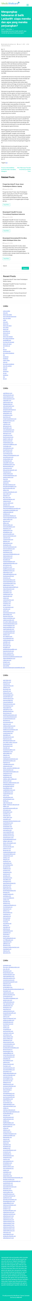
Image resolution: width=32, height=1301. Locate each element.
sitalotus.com (6, 1130)
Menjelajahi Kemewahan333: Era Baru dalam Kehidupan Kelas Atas (15, 239)
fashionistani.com (7, 556)
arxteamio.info (7, 1146)
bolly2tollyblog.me (8, 931)
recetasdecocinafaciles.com (10, 510)
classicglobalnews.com (9, 658)
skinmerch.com (7, 433)
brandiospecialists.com (9, 750)
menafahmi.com (7, 593)
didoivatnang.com (7, 543)
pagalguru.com (7, 602)
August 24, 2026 (8, 243)
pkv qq (5, 349)
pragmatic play (14, 1265)
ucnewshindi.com (7, 996)
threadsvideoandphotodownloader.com (13, 989)
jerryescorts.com (7, 1088)
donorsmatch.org (7, 912)
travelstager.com (7, 826)
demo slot (5, 324)
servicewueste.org (8, 722)
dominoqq (5, 357)
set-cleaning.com (7, 636)
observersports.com (8, 1042)
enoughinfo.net (7, 923)
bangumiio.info (7, 887)
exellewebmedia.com (8, 1002)
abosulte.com (6, 644)
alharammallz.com (8, 525)
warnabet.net (6, 927)
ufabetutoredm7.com (9, 1229)
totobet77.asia (7, 1207)
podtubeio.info (7, 896)
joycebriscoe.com (7, 415)
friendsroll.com (7, 472)
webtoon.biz (6, 1062)
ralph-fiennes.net (7, 803)
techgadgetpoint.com (9, 1093)
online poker (4, 1278)
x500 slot (22, 1263)
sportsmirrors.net (7, 1081)
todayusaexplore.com (9, 399)
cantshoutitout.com (8, 698)
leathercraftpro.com (8, 1167)
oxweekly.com (7, 819)
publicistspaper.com (8, 640)
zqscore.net (6, 1139)
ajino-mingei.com (7, 452)
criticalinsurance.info (8, 764)
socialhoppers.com (8, 792)
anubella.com (6, 647)
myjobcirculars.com (8, 728)
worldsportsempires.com (9, 1134)
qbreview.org (6, 720)
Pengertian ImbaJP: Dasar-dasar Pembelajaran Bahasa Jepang (13, 185)
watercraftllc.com (7, 519)
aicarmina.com (7, 417)
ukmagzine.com (7, 1007)
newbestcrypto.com (8, 1033)
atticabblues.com (7, 532)
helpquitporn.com (7, 572)
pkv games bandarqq (8, 338)
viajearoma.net (7, 501)
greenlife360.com (8, 697)
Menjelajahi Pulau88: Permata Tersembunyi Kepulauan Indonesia (14, 213)
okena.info (6, 483)
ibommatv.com (7, 689)
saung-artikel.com (8, 1039)
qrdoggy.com (6, 1115)
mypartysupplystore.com (9, 419)
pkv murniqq (22, 1270)
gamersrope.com (7, 1000)
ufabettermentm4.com (9, 1214)
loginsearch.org (7, 909)
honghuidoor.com (7, 744)
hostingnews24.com (8, 576)
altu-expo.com (7, 497)
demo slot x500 (5, 1265)
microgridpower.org (8, 1168)
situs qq (5, 362)
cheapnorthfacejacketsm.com (11, 455)
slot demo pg (6, 331)
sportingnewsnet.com (9, 1068)
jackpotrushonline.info (9, 995)
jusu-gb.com (6, 969)
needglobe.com (7, 1172)
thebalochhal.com (7, 404)
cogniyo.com (6, 1159)
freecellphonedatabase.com (10, 998)
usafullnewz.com (7, 393)
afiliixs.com (6, 523)
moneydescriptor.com (9, 1055)
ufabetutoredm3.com (9, 1227)
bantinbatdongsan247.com (10, 982)
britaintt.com (6, 662)
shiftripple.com (7, 1189)
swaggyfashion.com (8, 834)
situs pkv (5, 313)
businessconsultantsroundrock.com (12, 657)
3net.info (5, 479)
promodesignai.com (8, 638)
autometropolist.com (8, 534)
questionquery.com (8, 837)
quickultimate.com (8, 1183)
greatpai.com (6, 514)
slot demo (5, 335)
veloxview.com (7, 1232)
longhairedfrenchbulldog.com (11, 1048)
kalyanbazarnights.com (9, 741)
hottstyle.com (6, 578)
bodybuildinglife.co (8, 1114)
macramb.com (7, 816)
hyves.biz (5, 922)
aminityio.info (6, 874)
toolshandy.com (7, 825)
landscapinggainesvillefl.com (10, 587)
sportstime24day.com (9, 1070)
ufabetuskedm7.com (8, 1225)
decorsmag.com (7, 713)
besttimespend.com (8, 1156)
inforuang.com (7, 810)
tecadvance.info (7, 872)
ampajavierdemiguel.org (9, 410)
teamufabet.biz (7, 708)
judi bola (3, 1283)
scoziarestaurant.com (9, 633)
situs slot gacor (11, 1267)
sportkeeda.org (7, 1154)
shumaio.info (6, 901)
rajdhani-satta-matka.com (10, 779)
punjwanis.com (7, 965)
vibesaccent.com (7, 408)
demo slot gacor (7, 326)
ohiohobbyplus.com (8, 448)
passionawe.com (7, 1176)
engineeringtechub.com (9, 1086)
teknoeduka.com (7, 614)
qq (3, 348)
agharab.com (6, 505)
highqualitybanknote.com (9, 574)
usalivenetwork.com (8, 993)
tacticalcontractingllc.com (10, 1199)
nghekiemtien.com (8, 856)
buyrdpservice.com (8, 1024)
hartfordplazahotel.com (9, 938)
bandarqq (5, 359)
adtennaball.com (7, 753)
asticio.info (6, 1143)
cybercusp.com (7, 660)
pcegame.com (7, 604)
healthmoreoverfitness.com (10, 730)
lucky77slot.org (7, 1101)
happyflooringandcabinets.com (11, 1112)
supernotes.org (7, 1132)
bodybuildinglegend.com (9, 839)
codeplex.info (6, 481)
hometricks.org (7, 1165)
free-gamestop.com (8, 1004)
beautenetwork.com (8, 651)
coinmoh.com (6, 538)
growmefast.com (7, 1103)
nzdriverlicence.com (8, 600)
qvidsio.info (6, 900)
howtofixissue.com (8, 706)
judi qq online (6, 311)
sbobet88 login (7, 340)
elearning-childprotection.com (11, 783)
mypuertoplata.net (8, 702)
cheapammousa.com (8, 507)
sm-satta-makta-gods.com (10, 622)
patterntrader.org (7, 1126)
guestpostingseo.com (9, 974)
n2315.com (6, 795)
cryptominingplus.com (9, 1044)
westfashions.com (8, 823)
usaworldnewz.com (8, 397)
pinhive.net (6, 925)
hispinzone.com (7, 739)
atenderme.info (7, 885)
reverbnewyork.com (8, 432)
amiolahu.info (6, 876)
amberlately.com (7, 413)
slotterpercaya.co (7, 1190)
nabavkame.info (7, 942)
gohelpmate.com (7, 777)
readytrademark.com (8, 629)
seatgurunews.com (8, 477)
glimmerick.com (7, 426)
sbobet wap (12, 1281)
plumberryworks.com (8, 1179)
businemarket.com (8, 1051)
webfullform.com (7, 709)
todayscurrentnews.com (9, 1205)
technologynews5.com (9, 613)
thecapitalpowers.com (9, 1201)
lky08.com (5, 801)
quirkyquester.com (8, 1185)
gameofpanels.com (8, 770)
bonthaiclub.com (7, 461)
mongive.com (6, 757)
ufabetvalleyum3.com (9, 1231)
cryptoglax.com (7, 446)
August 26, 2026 (8, 189)
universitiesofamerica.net (10, 717)
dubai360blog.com (8, 1099)
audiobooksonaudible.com (10, 649)
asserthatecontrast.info (9, 883)
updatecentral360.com (9, 1135)
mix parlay (9, 1283)
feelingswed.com (7, 558)
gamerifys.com (7, 682)
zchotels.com (6, 609)
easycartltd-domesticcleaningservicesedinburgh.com (14, 667)
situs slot (3, 1261)
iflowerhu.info (6, 945)
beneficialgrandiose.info (9, 891)
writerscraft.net (7, 781)
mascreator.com (7, 591)
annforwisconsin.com (9, 421)
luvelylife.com (6, 814)
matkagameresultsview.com (10, 759)
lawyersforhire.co (7, 1049)
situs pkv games (7, 366)
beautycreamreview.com (9, 536)
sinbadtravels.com (8, 1006)
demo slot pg (6, 333)
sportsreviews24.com (9, 1097)
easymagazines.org (8, 1161)
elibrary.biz (6, 490)
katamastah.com (7, 1137)
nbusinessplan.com (8, 695)
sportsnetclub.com (8, 1031)
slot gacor (17, 1263)
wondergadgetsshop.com (10, 475)
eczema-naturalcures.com (10, 492)
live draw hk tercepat (8, 342)
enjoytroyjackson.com (9, 549)
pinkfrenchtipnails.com (9, 1075)
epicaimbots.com (7, 550)
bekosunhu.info (7, 889)
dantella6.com (6, 735)
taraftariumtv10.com (8, 836)
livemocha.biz (6, 918)
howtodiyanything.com (9, 580)
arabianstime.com (7, 530)
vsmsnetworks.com (8, 686)
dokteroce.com (7, 845)
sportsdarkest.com (8, 1060)
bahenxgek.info (7, 985)
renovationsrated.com (9, 631)
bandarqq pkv (10, 1285)
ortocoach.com (7, 1174)
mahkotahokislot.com (8, 1104)
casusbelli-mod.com (8, 463)
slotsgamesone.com (8, 737)
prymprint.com (7, 1152)
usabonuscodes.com (8, 620)
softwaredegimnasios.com (10, 624)
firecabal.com (6, 560)
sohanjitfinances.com (8, 1194)
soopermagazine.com (9, 625)
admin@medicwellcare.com (9, 44)
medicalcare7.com (8, 751)
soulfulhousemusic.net (9, 1196)
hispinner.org (6, 762)
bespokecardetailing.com (9, 486)
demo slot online (7, 315)
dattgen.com (6, 541)
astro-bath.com (7, 494)
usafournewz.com (8, 402)
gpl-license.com (7, 565)
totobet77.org (6, 1209)
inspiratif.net (6, 684)
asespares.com (7, 529)
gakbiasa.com (6, 944)
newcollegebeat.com (8, 430)
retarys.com (6, 1017)
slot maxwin (10, 1263)
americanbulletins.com (9, 527)
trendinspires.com (8, 828)
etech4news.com (7, 552)
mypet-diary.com (7, 817)
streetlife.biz (6, 920)
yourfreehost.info (8, 454)
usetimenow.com (7, 773)
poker (4, 320)
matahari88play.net (8, 1053)
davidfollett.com (7, 428)
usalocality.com (7, 400)
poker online (6, 360)
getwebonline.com (8, 797)
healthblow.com (7, 775)
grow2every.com (7, 567)
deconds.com (6, 664)
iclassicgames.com (8, 1037)
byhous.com (6, 936)
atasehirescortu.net (8, 1084)
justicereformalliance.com (10, 444)
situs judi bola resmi (21, 1281)
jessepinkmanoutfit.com (9, 1013)
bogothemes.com (7, 450)
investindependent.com (9, 583)
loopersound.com (7, 441)
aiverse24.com (7, 646)
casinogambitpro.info (8, 976)
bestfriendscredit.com (9, 488)
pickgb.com (6, 1121)
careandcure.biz (7, 1157)
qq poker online (18, 1257)
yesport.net (6, 1026)
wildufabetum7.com (8, 1238)
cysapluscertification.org (9, 905)
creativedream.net (8, 794)
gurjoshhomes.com (8, 457)
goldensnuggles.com (8, 1020)
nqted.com (6, 598)
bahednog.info (7, 984)
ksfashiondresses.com (9, 1124)
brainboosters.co (7, 411)
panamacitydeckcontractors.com (11, 821)
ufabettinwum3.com (8, 1220)
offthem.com (6, 687)
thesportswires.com (8, 1064)
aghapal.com (6, 496)
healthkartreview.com (9, 571)
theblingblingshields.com (9, 1073)
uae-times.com (7, 680)
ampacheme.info (7, 878)
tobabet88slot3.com (8, 1203)
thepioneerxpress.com (9, 704)
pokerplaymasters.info (9, 978)
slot (7, 163)
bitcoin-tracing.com (8, 653)
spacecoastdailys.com (9, 627)
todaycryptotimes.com (9, 618)
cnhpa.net (5, 1128)
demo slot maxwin (8, 337)
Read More (6, 205)
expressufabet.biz (8, 700)
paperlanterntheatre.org (9, 516)
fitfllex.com (6, 806)
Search (5, 266)
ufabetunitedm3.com (8, 1221)
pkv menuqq (15, 1270)
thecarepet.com (7, 971)
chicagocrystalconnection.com (11, 947)
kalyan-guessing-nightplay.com (11, 768)
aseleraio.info (6, 1141)
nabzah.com (6, 755)
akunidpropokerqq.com (9, 485)
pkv (4, 355)
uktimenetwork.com (8, 395)
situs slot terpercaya (6, 1268)
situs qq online (7, 318)
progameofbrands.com (9, 719)
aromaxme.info (7, 881)
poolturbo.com (7, 861)
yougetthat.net (7, 1029)
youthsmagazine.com (9, 1057)
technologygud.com (8, 1117)
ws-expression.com (8, 607)
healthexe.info (7, 869)
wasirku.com (6, 858)
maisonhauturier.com (8, 589)
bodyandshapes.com (8, 655)
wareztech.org (7, 1009)
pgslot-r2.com (6, 605)
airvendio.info (6, 867)
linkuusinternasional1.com (10, 470)
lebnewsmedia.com (8, 466)
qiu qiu (5, 373)
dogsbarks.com (7, 545)
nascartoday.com (7, 596)
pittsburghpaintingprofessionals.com (13, 1178)
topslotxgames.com (8, 731)
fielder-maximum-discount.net (11, 805)
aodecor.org (6, 911)
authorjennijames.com (9, 499)
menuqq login (5, 1257)
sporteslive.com (7, 1071)
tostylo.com (6, 1028)
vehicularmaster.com (8, 406)
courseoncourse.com (8, 980)
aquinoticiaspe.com (8, 1046)
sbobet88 (20, 1261)
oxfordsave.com (7, 1035)
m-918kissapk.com (8, 940)
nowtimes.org (6, 914)
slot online (6, 327)
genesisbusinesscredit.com (10, 808)
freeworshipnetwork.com (10, 518)
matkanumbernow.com (9, 726)
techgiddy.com (7, 991)
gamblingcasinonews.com (10, 715)
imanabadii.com (7, 949)
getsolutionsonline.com (9, 761)
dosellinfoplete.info (8, 894)
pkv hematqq (4, 1272)
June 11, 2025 (21, 44)
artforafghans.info (8, 865)
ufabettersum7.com (8, 1216)
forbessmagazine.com (9, 561)
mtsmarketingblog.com (9, 854)
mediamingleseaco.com (9, 852)
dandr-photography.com (9, 843)
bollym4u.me (6, 929)
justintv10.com (7, 848)
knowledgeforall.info (8, 786)
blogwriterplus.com (8, 973)
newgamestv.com (7, 1077)
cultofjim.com (6, 424)
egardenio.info (7, 1145)
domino (5, 370)
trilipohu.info (6, 951)
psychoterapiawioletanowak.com (11, 1181)
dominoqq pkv (7, 351)
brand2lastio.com (7, 788)
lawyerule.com (7, 850)
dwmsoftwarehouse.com (9, 547)
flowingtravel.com (8, 746)
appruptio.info (7, 953)
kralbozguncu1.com (8, 585)
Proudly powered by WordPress (11, 1296)
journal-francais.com (8, 847)
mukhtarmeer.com (8, 594)
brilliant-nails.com (7, 841)
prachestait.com (7, 863)
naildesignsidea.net (8, 512)
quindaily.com (6, 642)
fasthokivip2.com (7, 1040)
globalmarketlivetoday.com (10, 563)
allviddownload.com (8, 711)
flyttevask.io (6, 934)
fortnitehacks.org (7, 907)
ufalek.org (5, 1108)
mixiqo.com (6, 1170)
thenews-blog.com (8, 616)
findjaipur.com (6, 422)
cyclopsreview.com (8, 539)
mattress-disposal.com (9, 1110)
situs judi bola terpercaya (9, 316)
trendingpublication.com (9, 1210)
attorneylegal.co (7, 1090)
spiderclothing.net (8, 474)
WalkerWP (19, 1297)
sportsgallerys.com (8, 1079)
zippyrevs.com (7, 724)
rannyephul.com (7, 830)
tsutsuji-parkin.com (8, 503)
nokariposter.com (7, 766)
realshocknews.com (8, 1119)
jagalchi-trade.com (8, 439)
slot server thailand (12, 1261)
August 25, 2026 (8, 217)
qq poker (14, 1274)
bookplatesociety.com (9, 464)
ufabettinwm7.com (8, 1218)
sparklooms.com (7, 1198)
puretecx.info (6, 870)
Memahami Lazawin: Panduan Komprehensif (15, 293)
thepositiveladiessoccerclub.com (11, 508)
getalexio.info (6, 1148)
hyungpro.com (7, 1066)
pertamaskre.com (7, 987)
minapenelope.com (8, 443)
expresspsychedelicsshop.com (11, 554)
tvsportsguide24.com (8, 1095)
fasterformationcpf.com (9, 1018)
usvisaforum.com (7, 435)
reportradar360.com (8, 832)
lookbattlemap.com (8, 1022)
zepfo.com (6, 611)
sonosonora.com (7, 468)
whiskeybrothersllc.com (9, 1236)
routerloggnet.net (8, 733)
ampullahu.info (7, 880)
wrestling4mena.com (8, 784)
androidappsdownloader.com (10, 772)
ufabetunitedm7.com (8, 1223)
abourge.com (6, 521)
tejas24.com (6, 859)
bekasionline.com (7, 693)
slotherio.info (6, 903)
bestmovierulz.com (8, 437)
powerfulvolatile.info (8, 898)
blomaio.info (6, 892)
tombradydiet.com (8, 459)
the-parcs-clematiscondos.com (11, 967)
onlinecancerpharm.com (9, 1106)
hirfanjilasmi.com (7, 1163)
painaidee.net (6, 1059)
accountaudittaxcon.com (9, 1150)
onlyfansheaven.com (8, 799)
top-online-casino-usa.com (10, 742)
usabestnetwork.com (8, 1011)
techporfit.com (7, 691)
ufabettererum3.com (8, 1212)
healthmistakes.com (8, 1123)
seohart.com (6, 635)
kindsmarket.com (7, 812)
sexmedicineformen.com (9, 1187)
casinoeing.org (7, 916)
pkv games (8, 1270)
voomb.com (6, 1092)
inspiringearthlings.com (9, 582)
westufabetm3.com (8, 1234)
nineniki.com (6, 748)
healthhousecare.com (9, 569)
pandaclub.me (6, 933)
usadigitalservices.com (9, 790)
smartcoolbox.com (8, 1192)
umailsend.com (7, 1015)
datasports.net (7, 1082)
